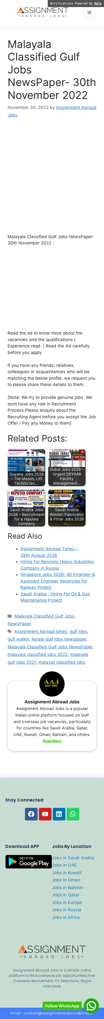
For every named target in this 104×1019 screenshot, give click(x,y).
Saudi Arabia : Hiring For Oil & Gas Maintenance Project (55, 597)
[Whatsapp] (73, 814)
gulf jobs (78, 631)
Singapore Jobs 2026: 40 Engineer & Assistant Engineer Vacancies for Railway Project (57, 581)
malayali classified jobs (61, 662)
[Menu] (89, 12)
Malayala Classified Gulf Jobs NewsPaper (50, 646)
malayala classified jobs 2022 (38, 654)
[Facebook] (31, 814)
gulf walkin (18, 639)
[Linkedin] (59, 814)
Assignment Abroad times (40, 631)
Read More (52, 741)
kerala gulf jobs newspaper (59, 639)
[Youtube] (45, 814)
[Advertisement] (52, 180)
